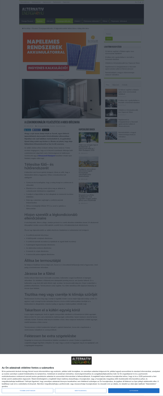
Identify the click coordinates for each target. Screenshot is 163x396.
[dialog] (81, 375)
